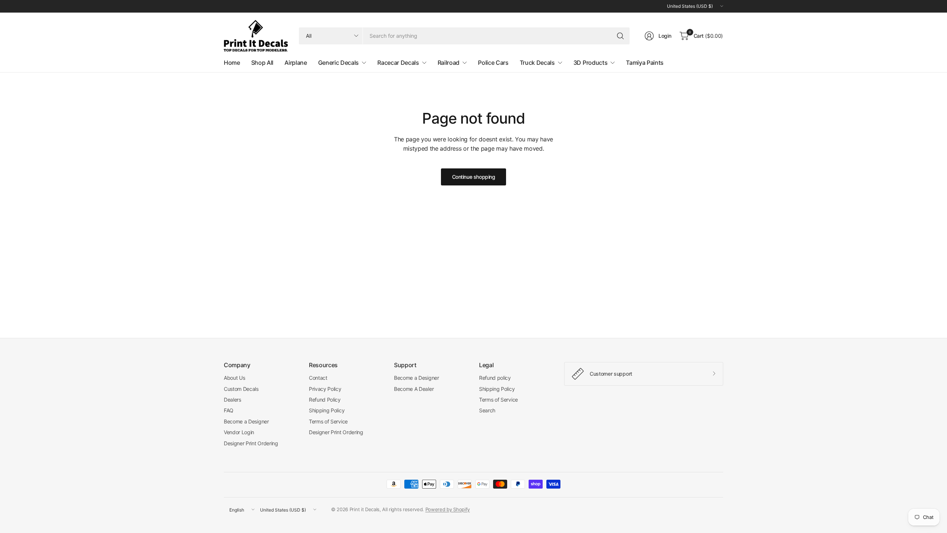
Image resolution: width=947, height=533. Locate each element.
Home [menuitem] (232, 62)
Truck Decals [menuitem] (537, 62)
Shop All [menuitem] (262, 62)
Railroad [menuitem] (448, 62)
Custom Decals (241, 389)
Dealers (232, 399)
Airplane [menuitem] (295, 62)
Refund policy (495, 378)
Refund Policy (325, 399)
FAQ (228, 410)
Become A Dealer (414, 389)
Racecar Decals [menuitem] (398, 62)
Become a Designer (246, 421)
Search (487, 410)
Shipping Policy (326, 410)
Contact (318, 378)
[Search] (620, 35)
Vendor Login (239, 432)
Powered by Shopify (447, 509)
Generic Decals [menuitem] (338, 62)
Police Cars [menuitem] (493, 62)
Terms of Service (328, 421)
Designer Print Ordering (251, 443)
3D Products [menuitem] (590, 62)
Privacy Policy (325, 389)
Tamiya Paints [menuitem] (645, 62)
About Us (234, 378)
